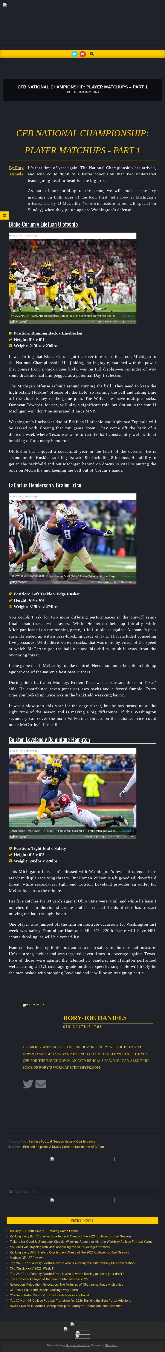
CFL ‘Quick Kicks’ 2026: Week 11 (32, 1268)
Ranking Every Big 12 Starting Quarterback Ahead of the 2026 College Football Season (70, 1236)
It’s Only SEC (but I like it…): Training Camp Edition (44, 1231)
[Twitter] (28, 1084)
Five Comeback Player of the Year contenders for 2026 (49, 1279)
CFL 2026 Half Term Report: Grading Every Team (44, 1290)
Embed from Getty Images (24, 235)
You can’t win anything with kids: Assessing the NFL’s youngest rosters (60, 1247)
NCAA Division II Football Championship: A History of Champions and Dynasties (66, 1306)
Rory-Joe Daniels (95, 1017)
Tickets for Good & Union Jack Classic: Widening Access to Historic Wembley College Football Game (81, 1242)
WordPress (111, 1345)
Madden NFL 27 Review (26, 1258)
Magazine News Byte (78, 1345)
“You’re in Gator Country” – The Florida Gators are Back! (49, 1295)
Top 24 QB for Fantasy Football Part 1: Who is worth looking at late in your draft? (67, 1274)
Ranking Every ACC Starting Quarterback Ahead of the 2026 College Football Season (69, 1252)
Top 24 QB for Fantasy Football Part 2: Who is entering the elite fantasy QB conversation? (73, 1263)
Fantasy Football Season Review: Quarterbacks (62, 1141)
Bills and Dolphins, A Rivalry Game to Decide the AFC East (63, 1147)
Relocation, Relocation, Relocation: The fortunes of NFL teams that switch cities (66, 1284)
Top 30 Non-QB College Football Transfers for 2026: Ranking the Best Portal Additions (70, 1301)
